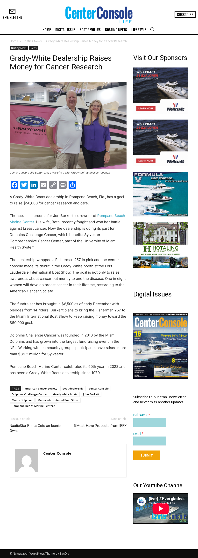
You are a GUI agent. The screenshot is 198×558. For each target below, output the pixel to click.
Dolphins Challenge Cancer (30, 394)
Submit (147, 455)
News (33, 48)
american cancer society (40, 388)
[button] (152, 29)
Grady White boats (65, 394)
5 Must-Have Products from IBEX (100, 426)
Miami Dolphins (22, 400)
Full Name (141, 415)
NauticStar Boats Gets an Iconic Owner (35, 428)
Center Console (57, 453)
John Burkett (91, 394)
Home (14, 41)
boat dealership (73, 388)
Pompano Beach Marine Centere (33, 406)
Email (138, 434)
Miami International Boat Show (58, 400)
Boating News (32, 41)
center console (99, 388)
